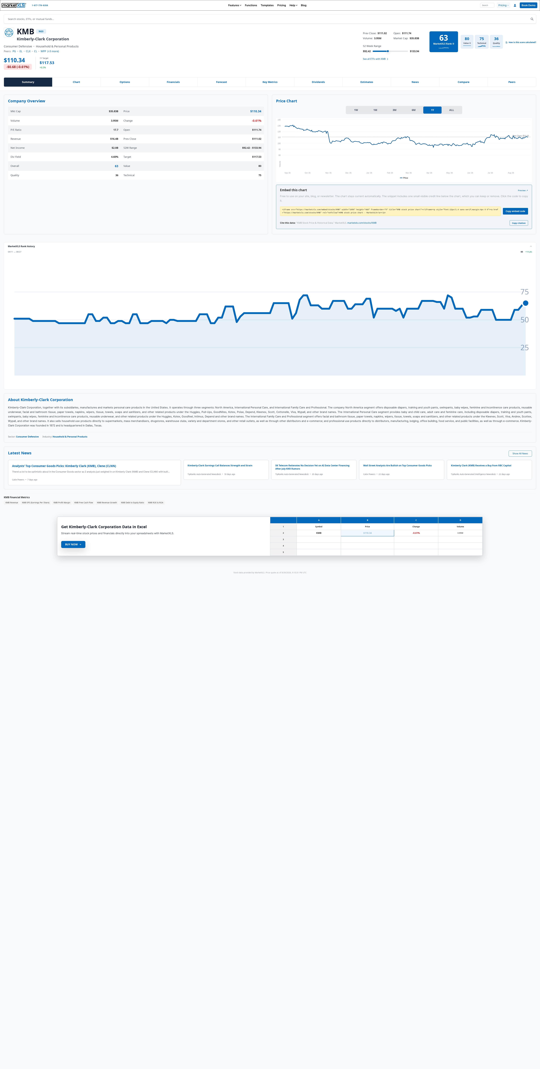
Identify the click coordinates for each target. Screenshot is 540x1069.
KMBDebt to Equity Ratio (132, 502)
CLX (28, 51)
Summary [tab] (28, 82)
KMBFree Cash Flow (83, 502)
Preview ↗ (523, 190)
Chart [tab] (76, 82)
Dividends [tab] (318, 82)
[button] (234, 5)
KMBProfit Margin (62, 502)
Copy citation (519, 223)
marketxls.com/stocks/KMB (361, 222)
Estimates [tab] (366, 82)
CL (35, 51)
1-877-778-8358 (40, 5)
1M (375, 110)
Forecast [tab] (221, 82)
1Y (432, 110)
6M (414, 110)
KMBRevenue (11, 502)
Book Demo (529, 5)
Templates (267, 5)
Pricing (281, 5)
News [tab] (415, 82)
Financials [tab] (173, 82)
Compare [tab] (463, 82)
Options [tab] (125, 82)
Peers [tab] (511, 82)
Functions (251, 5)
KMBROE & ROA (155, 502)
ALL (451, 110)
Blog (303, 5)
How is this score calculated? (522, 42)
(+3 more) (53, 51)
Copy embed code (515, 211)
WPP (43, 51)
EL (21, 51)
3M (394, 110)
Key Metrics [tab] (270, 82)
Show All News (520, 453)
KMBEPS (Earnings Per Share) (35, 502)
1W (356, 110)
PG (14, 51)
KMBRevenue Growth (107, 502)
